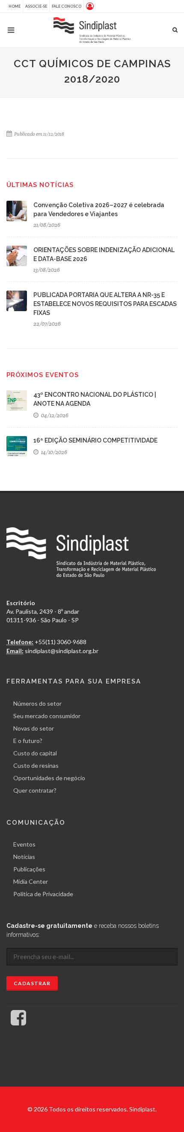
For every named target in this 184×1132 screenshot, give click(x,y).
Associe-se (36, 6)
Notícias (24, 856)
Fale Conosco (66, 6)
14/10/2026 (53, 452)
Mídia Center (30, 881)
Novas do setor (33, 728)
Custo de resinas (36, 765)
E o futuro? (27, 740)
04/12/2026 (54, 415)
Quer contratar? (34, 790)
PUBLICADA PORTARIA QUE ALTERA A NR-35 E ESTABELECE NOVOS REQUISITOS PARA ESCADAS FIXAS (105, 303)
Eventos (24, 844)
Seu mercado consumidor (46, 715)
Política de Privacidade (43, 893)
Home (15, 6)
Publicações (29, 869)
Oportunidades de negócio (49, 777)
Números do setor (37, 703)
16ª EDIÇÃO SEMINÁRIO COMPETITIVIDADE (95, 440)
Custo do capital (35, 753)
